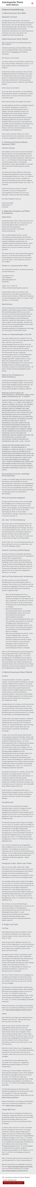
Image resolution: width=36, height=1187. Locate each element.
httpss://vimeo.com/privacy (10, 1097)
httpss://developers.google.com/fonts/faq (20, 1166)
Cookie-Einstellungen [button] (10, 1180)
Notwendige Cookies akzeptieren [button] (13, 1182)
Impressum (15, 52)
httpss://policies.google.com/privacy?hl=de (18, 1010)
